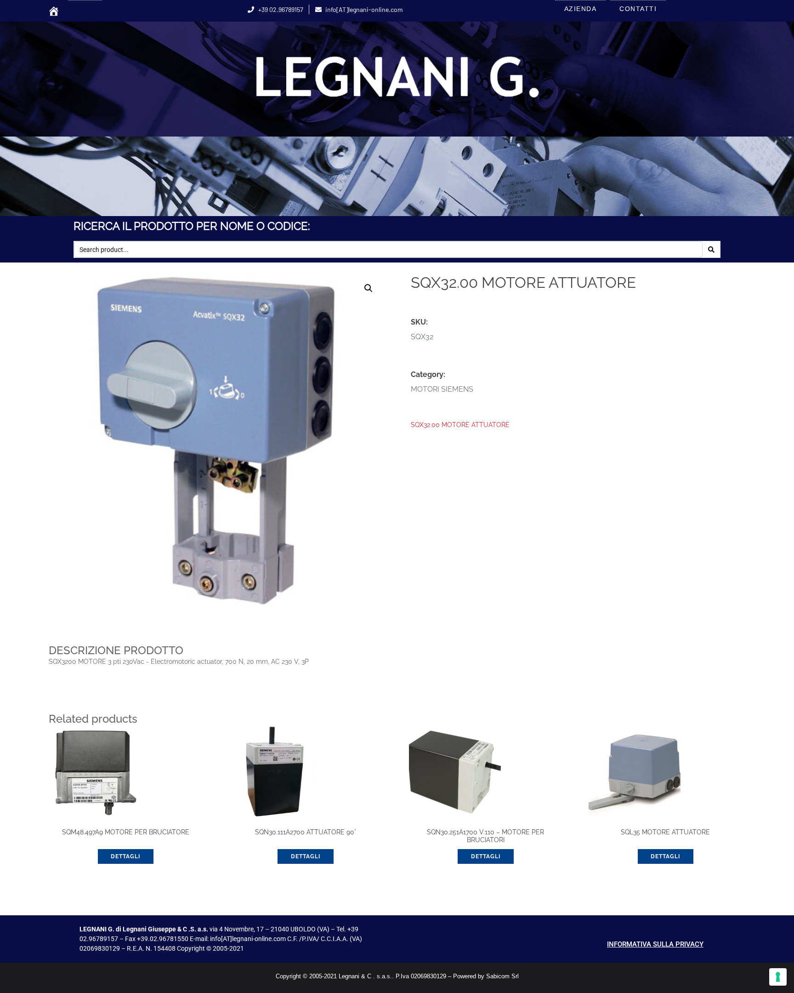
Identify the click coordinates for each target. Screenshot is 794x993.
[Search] (711, 249)
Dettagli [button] (125, 856)
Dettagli (305, 856)
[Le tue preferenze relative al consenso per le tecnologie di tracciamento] (778, 977)
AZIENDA (580, 8)
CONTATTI (638, 8)
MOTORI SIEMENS (442, 389)
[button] (368, 288)
